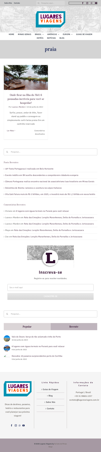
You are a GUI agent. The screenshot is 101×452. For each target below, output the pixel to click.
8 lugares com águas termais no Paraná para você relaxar (42, 211)
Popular (27, 326)
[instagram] (87, 3)
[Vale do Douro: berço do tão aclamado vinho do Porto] (7, 337)
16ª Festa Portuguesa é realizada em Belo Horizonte (29, 168)
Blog (51, 395)
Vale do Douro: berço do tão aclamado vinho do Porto (36, 336)
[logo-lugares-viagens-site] (50, 12)
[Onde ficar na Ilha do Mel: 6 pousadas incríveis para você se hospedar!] (26, 77)
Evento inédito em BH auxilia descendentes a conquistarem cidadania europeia (41, 175)
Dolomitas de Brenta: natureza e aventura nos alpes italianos (33, 188)
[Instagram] (16, 425)
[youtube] (96, 3)
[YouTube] (23, 425)
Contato (50, 408)
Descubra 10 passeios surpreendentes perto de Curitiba (37, 356)
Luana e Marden (18, 107)
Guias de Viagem (50, 389)
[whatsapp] (92, 3)
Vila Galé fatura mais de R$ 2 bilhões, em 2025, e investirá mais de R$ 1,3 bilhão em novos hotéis (50, 194)
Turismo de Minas (60, 444)
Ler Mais (10, 131)
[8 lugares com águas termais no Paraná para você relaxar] (7, 346)
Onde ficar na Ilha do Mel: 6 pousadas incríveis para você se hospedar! (26, 71)
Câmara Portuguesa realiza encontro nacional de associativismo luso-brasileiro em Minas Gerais (49, 181)
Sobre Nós (50, 402)
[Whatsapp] (20, 425)
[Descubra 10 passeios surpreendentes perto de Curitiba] (7, 356)
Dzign (51, 447)
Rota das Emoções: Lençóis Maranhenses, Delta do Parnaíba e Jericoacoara (59, 217)
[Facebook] (11, 425)
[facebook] (83, 3)
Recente (73, 326)
